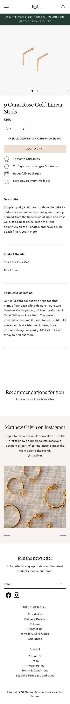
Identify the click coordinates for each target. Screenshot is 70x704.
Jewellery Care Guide (35, 634)
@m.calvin (35, 455)
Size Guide (35, 614)
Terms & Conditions (35, 670)
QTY (8, 128)
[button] (65, 90)
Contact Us (35, 629)
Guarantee (35, 639)
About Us (35, 656)
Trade (35, 661)
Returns (35, 624)
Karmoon (35, 696)
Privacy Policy (35, 665)
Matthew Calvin (33, 692)
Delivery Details (35, 619)
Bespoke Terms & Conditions (35, 675)
